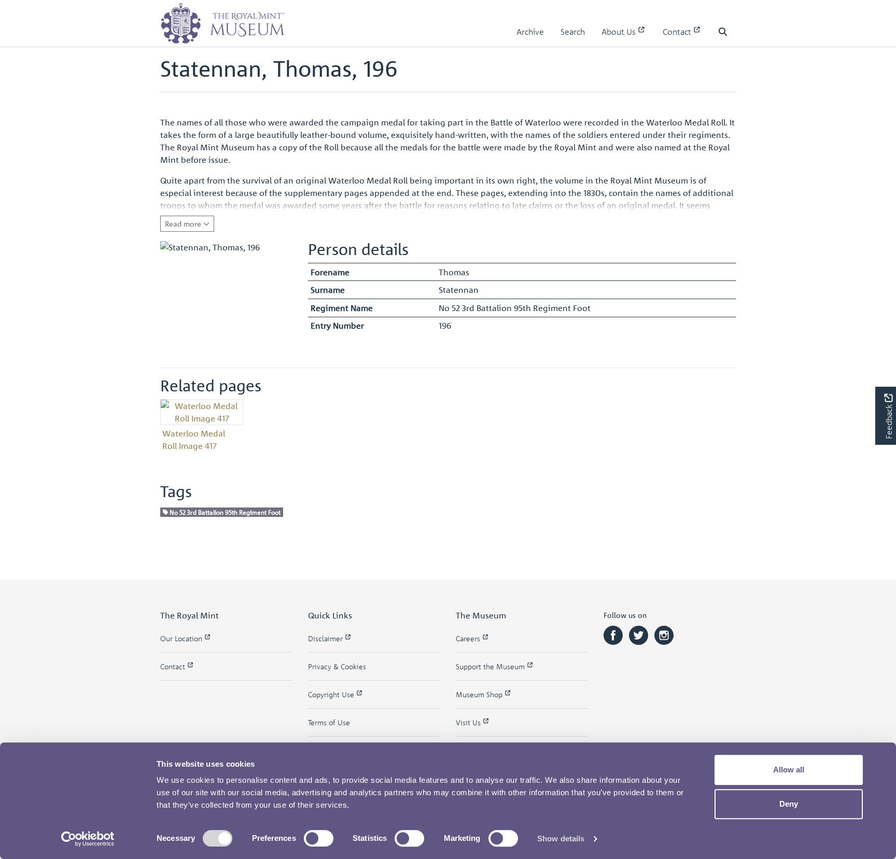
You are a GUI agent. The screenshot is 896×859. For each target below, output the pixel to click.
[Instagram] (664, 634)
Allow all (788, 769)
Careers (469, 638)
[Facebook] (614, 634)
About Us (619, 31)
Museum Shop (480, 694)
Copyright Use (332, 694)
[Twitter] (639, 634)
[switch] (318, 838)
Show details (560, 838)
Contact (678, 31)
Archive (530, 31)
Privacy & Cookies (337, 666)
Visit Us (469, 722)
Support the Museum (491, 666)
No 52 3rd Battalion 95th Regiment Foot (224, 512)
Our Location (182, 638)
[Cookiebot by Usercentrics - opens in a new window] (88, 839)
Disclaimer (326, 638)
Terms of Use (329, 722)
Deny (788, 803)
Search (573, 31)
